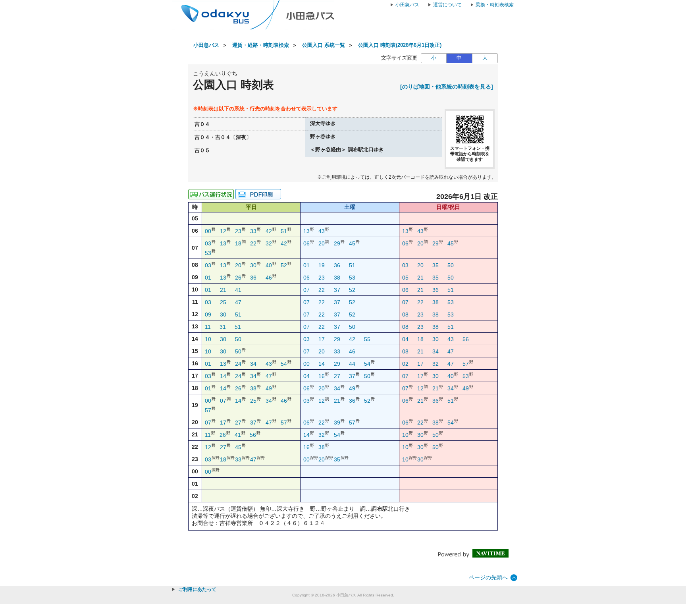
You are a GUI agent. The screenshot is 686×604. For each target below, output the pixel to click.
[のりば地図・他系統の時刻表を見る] (446, 86)
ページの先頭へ (488, 577)
